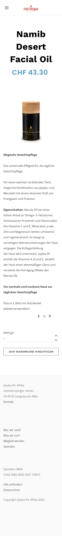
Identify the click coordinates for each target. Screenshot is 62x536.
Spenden (9, 446)
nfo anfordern (13, 484)
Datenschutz (11, 490)
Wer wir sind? (12, 430)
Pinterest (50, 316)
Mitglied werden (13, 441)
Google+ (56, 316)
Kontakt (8, 402)
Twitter (45, 316)
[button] (31, 351)
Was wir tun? (11, 435)
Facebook (39, 316)
